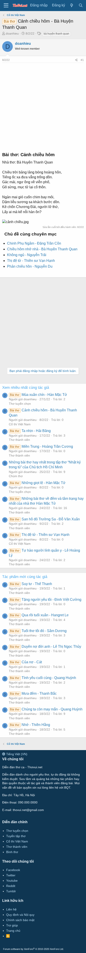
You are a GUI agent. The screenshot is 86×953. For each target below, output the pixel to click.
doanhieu (12, 33)
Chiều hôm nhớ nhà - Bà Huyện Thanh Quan (42, 249)
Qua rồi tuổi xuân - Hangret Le (39, 615)
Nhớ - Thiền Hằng (30, 725)
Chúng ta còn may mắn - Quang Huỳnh (46, 709)
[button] (6, 5)
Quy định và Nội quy (20, 914)
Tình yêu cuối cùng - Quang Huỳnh (43, 678)
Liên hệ (11, 909)
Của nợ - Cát (26, 662)
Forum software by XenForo (33, 949)
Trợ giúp (12, 925)
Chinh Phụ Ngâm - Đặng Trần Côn (34, 243)
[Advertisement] (43, 106)
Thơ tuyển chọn (20, 403)
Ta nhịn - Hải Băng (30, 431)
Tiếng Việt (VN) (16, 754)
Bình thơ (12, 852)
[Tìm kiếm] (80, 5)
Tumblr (11, 891)
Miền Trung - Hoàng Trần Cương (41, 446)
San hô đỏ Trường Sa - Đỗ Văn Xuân (45, 519)
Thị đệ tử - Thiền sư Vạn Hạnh (31, 261)
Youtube (12, 880)
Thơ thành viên (19, 439)
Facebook (13, 870)
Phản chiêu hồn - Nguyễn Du (29, 266)
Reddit (10, 886)
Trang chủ (13, 930)
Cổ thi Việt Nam (20, 424)
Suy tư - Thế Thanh (31, 584)
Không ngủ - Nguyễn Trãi (26, 255)
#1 (82, 60)
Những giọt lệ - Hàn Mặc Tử (37, 483)
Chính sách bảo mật (20, 920)
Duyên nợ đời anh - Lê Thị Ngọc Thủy (45, 646)
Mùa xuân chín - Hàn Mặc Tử (38, 395)
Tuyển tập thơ (16, 836)
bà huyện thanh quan (56, 33)
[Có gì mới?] (71, 5)
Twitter (10, 875)
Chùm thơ (16, 476)
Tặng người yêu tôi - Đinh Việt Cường (45, 599)
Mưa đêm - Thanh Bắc (33, 693)
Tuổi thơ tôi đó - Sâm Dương (38, 631)
